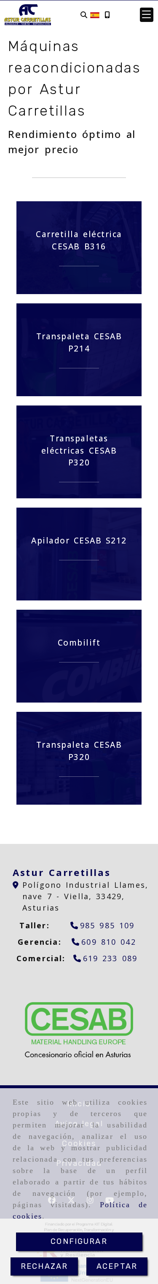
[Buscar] (84, 15)
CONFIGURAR (79, 1241)
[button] (146, 15)
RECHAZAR (44, 1266)
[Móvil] (107, 15)
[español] (94, 14)
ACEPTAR (116, 1266)
